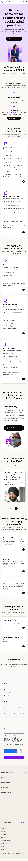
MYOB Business (8, 265)
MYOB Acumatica (9, 348)
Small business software (7, 772)
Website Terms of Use (6, 840)
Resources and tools (6, 817)
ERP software (4, 797)
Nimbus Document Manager (12, 196)
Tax (4, 149)
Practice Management (10, 304)
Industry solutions (6, 792)
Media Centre (4, 834)
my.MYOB (6, 581)
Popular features (5, 782)
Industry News (8, 559)
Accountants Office (9, 621)
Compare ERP (4, 802)
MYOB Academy (8, 537)
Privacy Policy (4, 843)
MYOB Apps (4, 787)
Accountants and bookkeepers (9, 807)
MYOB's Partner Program (11, 112)
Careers (3, 837)
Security (3, 849)
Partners (3, 812)
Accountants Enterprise (11, 637)
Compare (3, 777)
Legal (2, 846)
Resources (3, 831)
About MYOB (4, 828)
